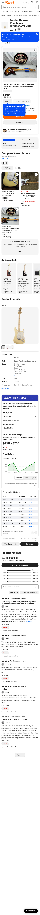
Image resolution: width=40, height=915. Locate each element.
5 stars (3, 570)
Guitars (17, 11)
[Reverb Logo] (10, 2)
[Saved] (31, 2)
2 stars (3, 578)
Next (18, 755)
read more (29, 621)
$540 (30, 502)
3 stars (3, 575)
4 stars (3, 573)
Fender (16, 357)
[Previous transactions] (32, 532)
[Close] (23, 106)
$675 (30, 520)
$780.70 (31, 526)
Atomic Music (13, 130)
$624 (30, 523)
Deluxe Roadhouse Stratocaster (8, 280)
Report (5, 627)
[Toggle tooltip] (9, 43)
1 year (26, 477)
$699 (30, 500)
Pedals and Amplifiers (28, 11)
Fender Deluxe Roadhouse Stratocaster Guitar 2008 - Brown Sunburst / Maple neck (19, 86)
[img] (22, 129)
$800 (30, 514)
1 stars (3, 581)
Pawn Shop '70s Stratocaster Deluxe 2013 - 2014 (24, 281)
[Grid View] (3, 162)
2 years (33, 477)
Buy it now (20, 117)
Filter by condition (8, 424)
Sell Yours (29, 544)
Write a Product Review (20, 565)
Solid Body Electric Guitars (23, 385)
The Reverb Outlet (8, 11)
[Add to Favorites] (19, 29)
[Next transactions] (35, 532)
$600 (30, 508)
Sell (26, 2)
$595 (30, 505)
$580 (30, 511)
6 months (19, 477)
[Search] (36, 7)
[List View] (6, 162)
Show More (17, 376)
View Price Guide (10, 544)
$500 (30, 517)
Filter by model (7, 412)
